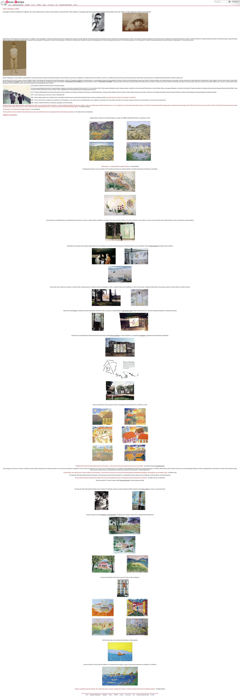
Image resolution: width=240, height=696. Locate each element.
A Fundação (51, 5)
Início (9, 5)
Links (56, 5)
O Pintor (39, 5)
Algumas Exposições (18, 5)
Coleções (27, 5)
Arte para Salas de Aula (65, 5)
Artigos (44, 5)
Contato (75, 5)
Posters (33, 5)
